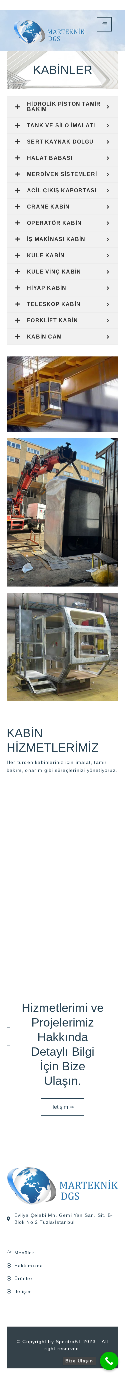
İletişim (59, 1107)
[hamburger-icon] (104, 24)
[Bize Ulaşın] (109, 1361)
